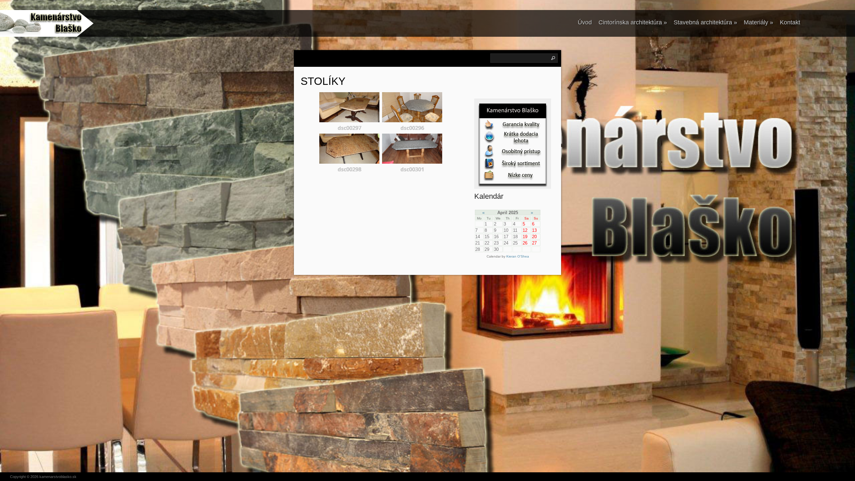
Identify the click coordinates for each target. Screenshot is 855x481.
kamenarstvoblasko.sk (57, 477)
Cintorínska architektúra (632, 22)
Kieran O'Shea (517, 256)
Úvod (585, 22)
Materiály (758, 22)
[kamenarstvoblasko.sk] (41, 23)
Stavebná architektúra (705, 22)
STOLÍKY (323, 81)
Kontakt (790, 22)
